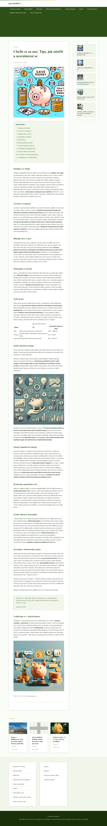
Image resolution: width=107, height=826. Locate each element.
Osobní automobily (70, 9)
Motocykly (39, 9)
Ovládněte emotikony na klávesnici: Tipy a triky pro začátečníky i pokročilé (85, 113)
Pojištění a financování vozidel (18, 12)
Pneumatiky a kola (92, 9)
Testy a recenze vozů (35, 12)
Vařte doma (21, 140)
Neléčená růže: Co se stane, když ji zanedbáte (59, 739)
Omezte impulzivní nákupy (26, 145)
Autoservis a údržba (15, 9)
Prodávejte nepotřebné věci (26, 148)
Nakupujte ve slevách (24, 137)
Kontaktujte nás (32, 696)
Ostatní (81, 9)
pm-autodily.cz (15, 3)
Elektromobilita (28, 9)
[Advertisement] (53, 26)
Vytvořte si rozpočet (24, 131)
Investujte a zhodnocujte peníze (28, 154)
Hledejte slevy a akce (24, 134)
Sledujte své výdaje (24, 128)
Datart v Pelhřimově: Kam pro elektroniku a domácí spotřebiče (17, 740)
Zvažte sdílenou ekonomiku (26, 151)
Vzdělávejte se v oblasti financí (27, 157)
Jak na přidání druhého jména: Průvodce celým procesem (37, 740)
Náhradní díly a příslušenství (53, 9)
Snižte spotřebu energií (25, 142)
